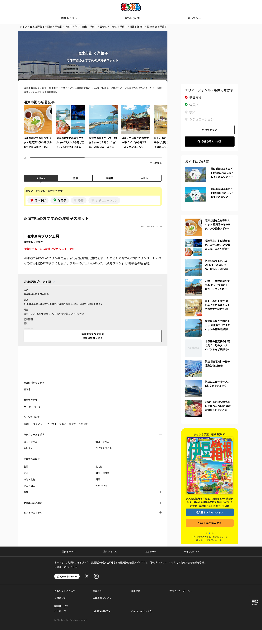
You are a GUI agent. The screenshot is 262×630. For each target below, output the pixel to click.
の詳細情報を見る (92, 335)
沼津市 (27, 389)
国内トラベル (69, 18)
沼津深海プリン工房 (42, 236)
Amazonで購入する (210, 522)
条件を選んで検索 (212, 141)
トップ (23, 26)
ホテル (144, 178)
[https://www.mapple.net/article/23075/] (193, 321)
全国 (26, 466)
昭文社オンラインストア (209, 512)
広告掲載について (102, 597)
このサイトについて (64, 591)
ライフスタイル (104, 448)
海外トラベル (132, 18)
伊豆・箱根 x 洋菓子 (86, 26)
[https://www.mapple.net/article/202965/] (193, 261)
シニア (62, 423)
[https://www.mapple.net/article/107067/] (193, 281)
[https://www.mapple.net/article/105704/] (193, 402)
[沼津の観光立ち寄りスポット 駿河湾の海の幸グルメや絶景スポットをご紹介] (38, 129)
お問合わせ (60, 597)
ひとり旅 (83, 423)
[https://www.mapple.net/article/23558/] (193, 362)
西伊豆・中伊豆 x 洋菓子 (113, 26)
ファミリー (39, 423)
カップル (52, 423)
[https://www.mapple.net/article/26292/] (193, 221)
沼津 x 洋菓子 (137, 26)
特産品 (109, 178)
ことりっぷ (60, 611)
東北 (26, 473)
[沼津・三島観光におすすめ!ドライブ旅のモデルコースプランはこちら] (135, 129)
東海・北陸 (29, 479)
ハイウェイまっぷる (141, 611)
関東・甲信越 (102, 473)
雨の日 (27, 423)
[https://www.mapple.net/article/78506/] (193, 301)
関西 (98, 479)
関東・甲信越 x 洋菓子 (59, 26)
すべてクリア (209, 130)
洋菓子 (39, 242)
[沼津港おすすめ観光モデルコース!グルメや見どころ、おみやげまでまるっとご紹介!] (70, 129)
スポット (40, 178)
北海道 (99, 466)
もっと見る (156, 162)
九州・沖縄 (101, 485)
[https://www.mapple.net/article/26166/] (193, 241)
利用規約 (135, 591)
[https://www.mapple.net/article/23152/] (193, 341)
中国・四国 (29, 485)
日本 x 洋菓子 (37, 26)
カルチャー (194, 18)
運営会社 (97, 591)
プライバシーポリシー (180, 591)
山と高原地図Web (102, 611)
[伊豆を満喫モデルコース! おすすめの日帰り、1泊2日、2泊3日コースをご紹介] (103, 129)
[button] (206, 533)
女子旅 (72, 423)
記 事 (75, 178)
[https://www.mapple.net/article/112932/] (193, 382)
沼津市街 (28, 242)
